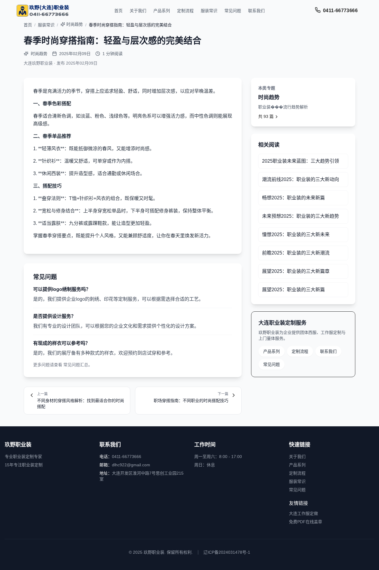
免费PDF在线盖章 (305, 521)
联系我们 (256, 10)
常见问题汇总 (75, 364)
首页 (118, 10)
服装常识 (209, 10)
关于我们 (138, 10)
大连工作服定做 (303, 513)
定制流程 (185, 10)
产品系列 (161, 10)
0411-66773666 (340, 10)
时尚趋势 (74, 24)
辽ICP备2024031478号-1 (226, 552)
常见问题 (232, 10)
